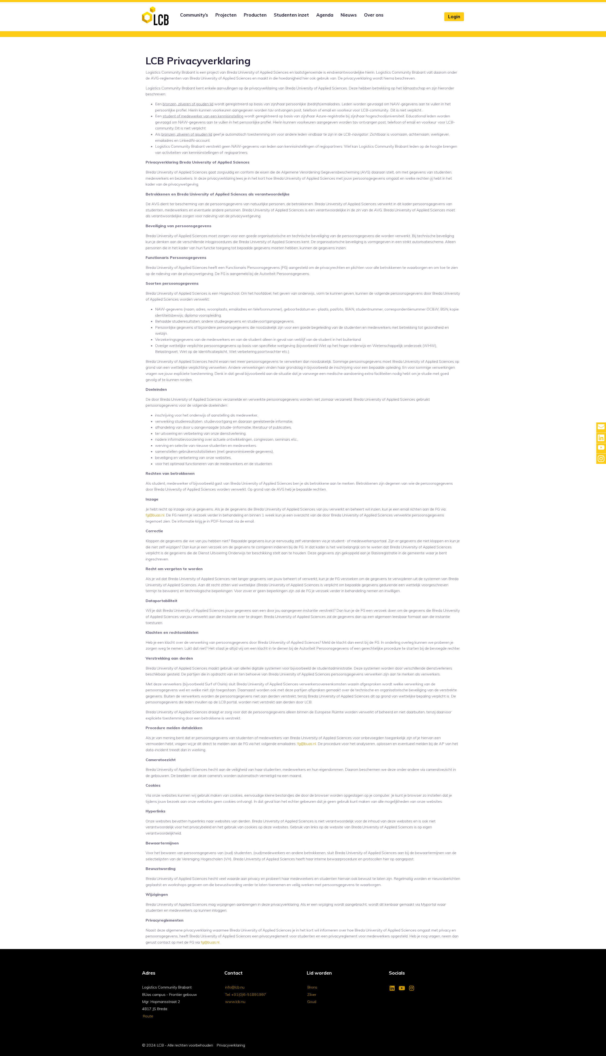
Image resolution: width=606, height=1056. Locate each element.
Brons (312, 987)
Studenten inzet (291, 15)
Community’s (194, 15)
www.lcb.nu (235, 1001)
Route (148, 1016)
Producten (255, 15)
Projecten (225, 15)
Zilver (311, 994)
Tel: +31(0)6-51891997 (245, 994)
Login (454, 16)
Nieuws (349, 15)
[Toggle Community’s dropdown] (179, 21)
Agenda (324, 15)
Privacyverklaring (231, 1045)
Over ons (373, 15)
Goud (311, 1001)
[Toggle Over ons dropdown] (363, 21)
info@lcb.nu (235, 987)
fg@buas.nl (155, 515)
